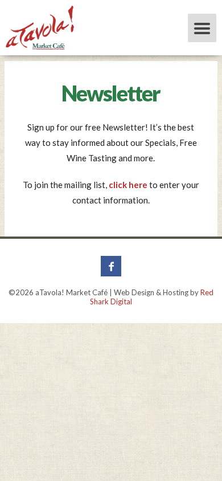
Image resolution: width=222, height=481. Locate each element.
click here (128, 185)
